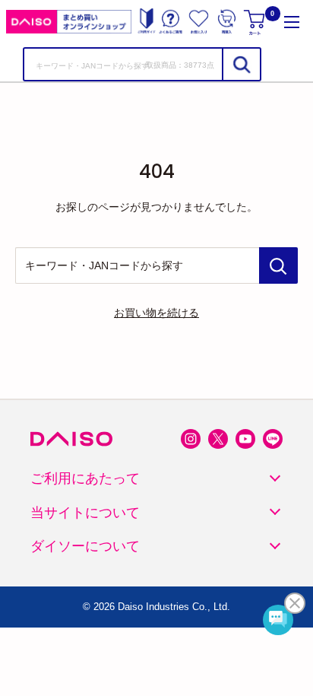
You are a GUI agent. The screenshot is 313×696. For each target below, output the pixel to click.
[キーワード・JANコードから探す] (278, 265)
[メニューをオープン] (291, 21)
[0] (256, 21)
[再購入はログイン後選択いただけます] (226, 21)
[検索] (241, 64)
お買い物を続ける (156, 313)
